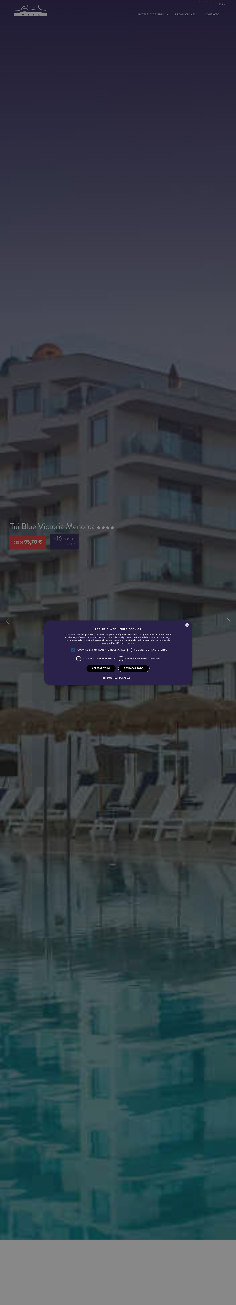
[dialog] (118, 652)
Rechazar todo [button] (134, 668)
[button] (118, 678)
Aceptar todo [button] (101, 668)
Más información (125, 643)
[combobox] (187, 625)
